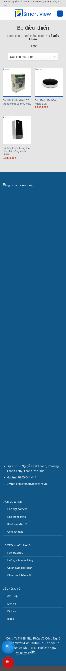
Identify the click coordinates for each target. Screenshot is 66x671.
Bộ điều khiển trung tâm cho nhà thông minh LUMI (16, 151)
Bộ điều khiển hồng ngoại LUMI (46, 102)
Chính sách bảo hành (19, 567)
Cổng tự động (15, 531)
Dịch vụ (11, 611)
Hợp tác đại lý (15, 552)
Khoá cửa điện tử (17, 524)
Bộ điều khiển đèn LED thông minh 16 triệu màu (17, 102)
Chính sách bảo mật (19, 575)
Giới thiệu (13, 596)
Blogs (10, 618)
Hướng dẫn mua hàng (20, 560)
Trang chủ (13, 35)
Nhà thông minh (34, 35)
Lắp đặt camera (17, 509)
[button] (5, 13)
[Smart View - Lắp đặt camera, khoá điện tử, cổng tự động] (33, 13)
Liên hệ (11, 603)
